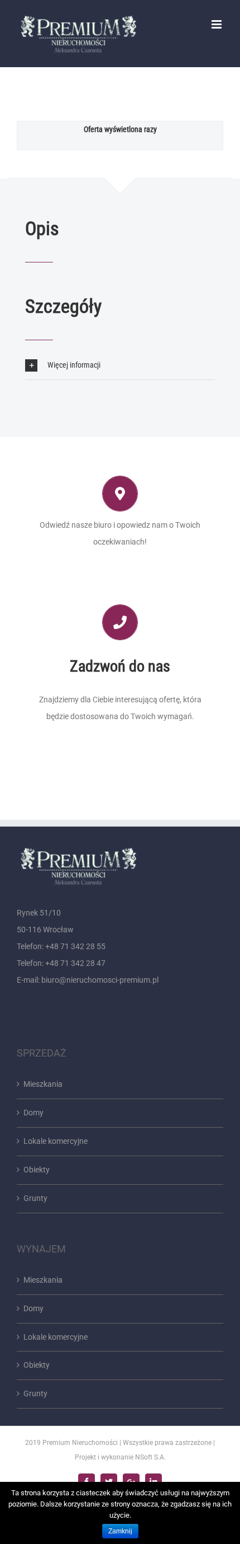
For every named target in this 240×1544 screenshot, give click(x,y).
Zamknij (120, 1531)
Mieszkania (43, 1084)
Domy (33, 1112)
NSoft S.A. (150, 1457)
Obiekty (36, 1169)
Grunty (35, 1198)
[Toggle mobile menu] (217, 24)
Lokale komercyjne (55, 1141)
